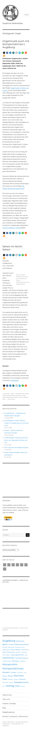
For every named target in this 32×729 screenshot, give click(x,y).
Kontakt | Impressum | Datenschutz (15, 716)
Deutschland (18, 647)
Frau (3, 655)
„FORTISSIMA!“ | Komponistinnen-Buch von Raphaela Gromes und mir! (16, 440)
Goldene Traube (6, 661)
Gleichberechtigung (21, 658)
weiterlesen (14, 380)
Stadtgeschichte (21, 682)
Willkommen (7, 695)
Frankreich (24, 652)
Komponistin (10, 664)
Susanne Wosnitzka (12, 23)
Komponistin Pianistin (14, 395)
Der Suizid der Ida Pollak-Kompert (16, 447)
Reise (16, 397)
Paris (12, 397)
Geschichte (8, 658)
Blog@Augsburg (8, 712)
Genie (26, 655)
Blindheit (22, 393)
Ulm (3, 686)
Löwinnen (20, 672)
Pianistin (10, 679)
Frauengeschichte (17, 655)
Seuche (11, 682)
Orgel (4, 397)
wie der (11, 228)
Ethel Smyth (6, 649)
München (19, 675)
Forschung (10, 652)
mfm (25, 672)
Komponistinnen (13, 668)
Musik (10, 676)
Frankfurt (17, 652)
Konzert (6, 672)
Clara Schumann (22, 644)
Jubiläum (23, 661)
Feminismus (25, 650)
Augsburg (8, 640)
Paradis (8, 397)
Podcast (16, 679)
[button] (4, 53)
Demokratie (11, 647)
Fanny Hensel (15, 650)
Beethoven (20, 641)
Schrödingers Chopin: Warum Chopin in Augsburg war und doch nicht (16, 423)
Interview (15, 661)
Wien (4, 399)
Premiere (22, 679)
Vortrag (10, 685)
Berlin (5, 644)
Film (4, 652)
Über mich (6, 699)
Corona (4, 647)
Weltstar (25, 397)
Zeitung (23, 686)
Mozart (4, 676)
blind (16, 393)
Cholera (11, 644)
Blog (12, 393)
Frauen (8, 655)
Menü (27, 14)
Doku (23, 647)
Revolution (5, 682)
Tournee (20, 397)
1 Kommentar (11, 399)
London (23, 395)
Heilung (4, 395)
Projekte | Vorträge (9, 703)
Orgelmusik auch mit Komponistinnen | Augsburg (15, 44)
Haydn (27, 393)
